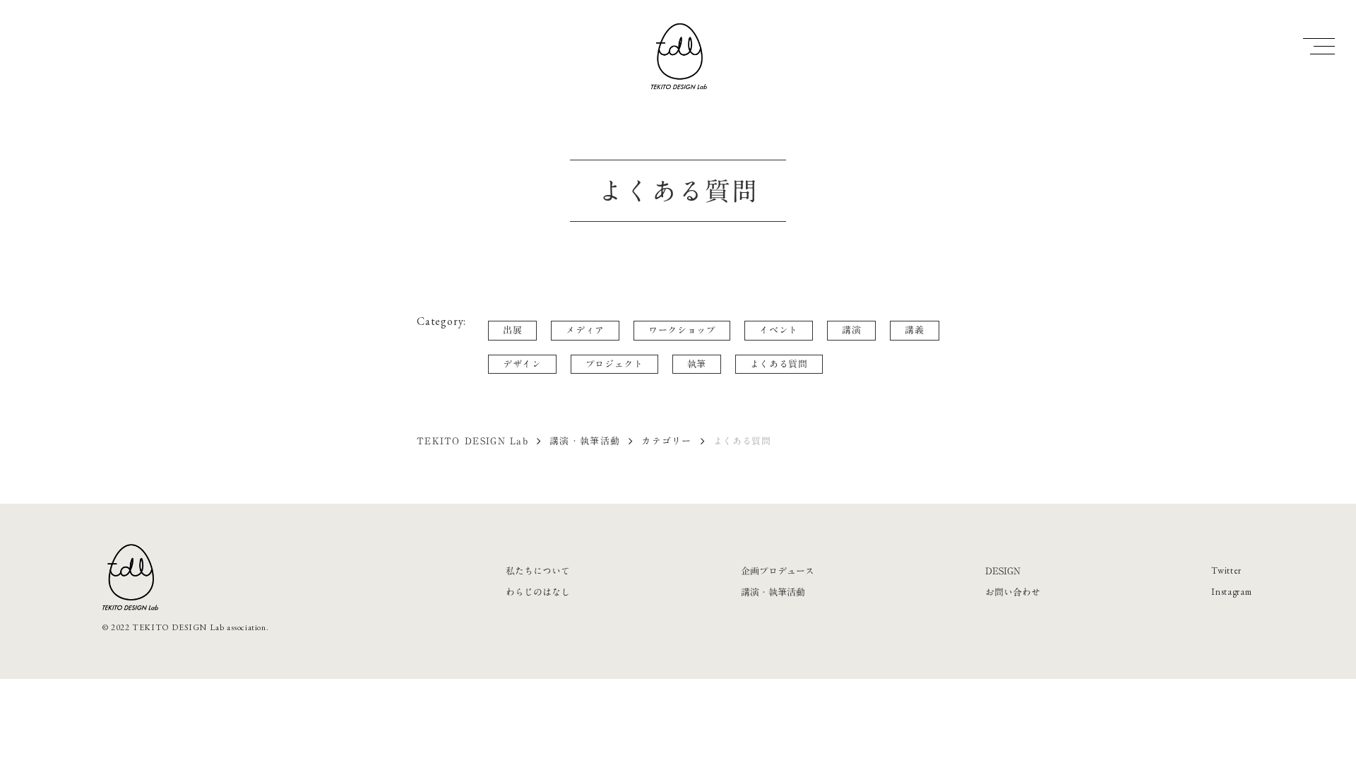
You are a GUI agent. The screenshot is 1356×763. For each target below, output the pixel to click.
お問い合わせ (1012, 592)
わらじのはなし (538, 592)
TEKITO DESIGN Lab (472, 440)
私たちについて (538, 571)
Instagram (1231, 592)
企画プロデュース (777, 571)
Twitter (1226, 570)
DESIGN (1003, 571)
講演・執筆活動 (584, 440)
